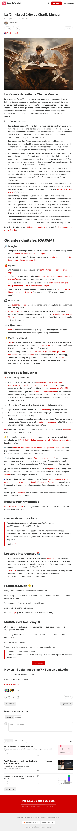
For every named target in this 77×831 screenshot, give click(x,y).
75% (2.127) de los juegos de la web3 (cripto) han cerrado (44, 440)
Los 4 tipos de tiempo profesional (18, 746)
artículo (7, 474)
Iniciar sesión (69, 3)
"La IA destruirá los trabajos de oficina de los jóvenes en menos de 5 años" (28, 762)
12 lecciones (52, 558)
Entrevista (12, 571)
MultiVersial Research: (14, 506)
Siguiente (65, 704)
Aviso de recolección (53, 817)
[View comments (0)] (13, 28)
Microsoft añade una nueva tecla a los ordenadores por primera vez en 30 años (28, 750)
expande (30, 355)
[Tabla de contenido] (2, 415)
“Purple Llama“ (44, 345)
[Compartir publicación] (48, 3)
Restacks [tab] (18, 717)
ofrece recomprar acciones (45, 392)
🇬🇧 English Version (12, 33)
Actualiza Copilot (15, 311)
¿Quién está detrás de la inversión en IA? (21, 776)
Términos (43, 817)
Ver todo (9, 789)
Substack (29, 827)
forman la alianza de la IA (44, 458)
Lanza (10, 342)
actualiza (63, 357)
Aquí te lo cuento (11, 684)
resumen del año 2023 (58, 388)
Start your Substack (32, 822)
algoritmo (51, 469)
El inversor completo (36, 227)
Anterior (11, 704)
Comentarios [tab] (9, 717)
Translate (8, 11)
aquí (14, 544)
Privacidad (35, 817)
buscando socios (19, 305)
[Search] (44, 3)
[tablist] (13, 717)
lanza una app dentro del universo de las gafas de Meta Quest (38, 448)
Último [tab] (16, 741)
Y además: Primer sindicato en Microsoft (17, 766)
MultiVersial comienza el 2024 (14, 779)
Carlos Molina (13, 22)
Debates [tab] (23, 741)
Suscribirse (56, 3)
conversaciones (43, 410)
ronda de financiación (47, 422)
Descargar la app (47, 822)
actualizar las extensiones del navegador (29, 254)
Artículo (11, 330)
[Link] (1, 94)
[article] (38, 750)
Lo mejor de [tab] (9, 741)
